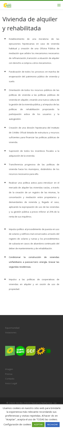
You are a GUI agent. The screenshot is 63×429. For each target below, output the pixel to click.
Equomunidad (12, 327)
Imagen (9, 369)
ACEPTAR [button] (38, 424)
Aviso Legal (11, 383)
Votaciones (10, 332)
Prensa (8, 374)
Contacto (9, 378)
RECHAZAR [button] (52, 424)
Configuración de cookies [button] (17, 424)
